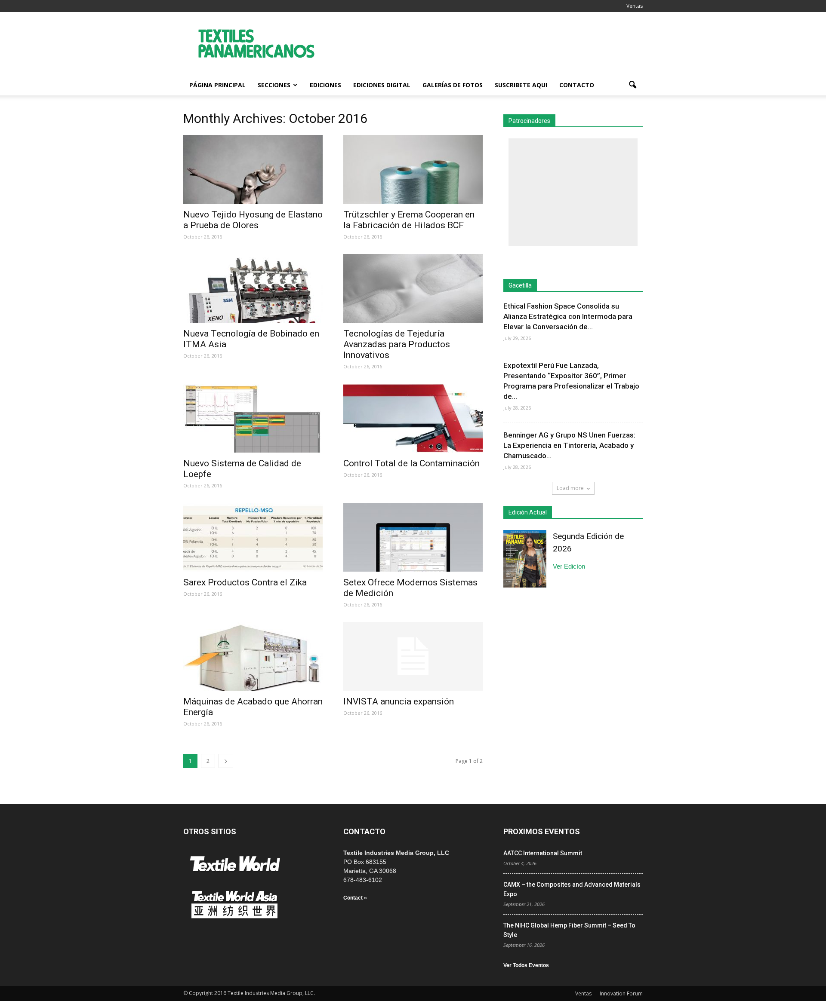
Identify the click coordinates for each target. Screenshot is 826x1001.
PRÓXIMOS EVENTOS (541, 831)
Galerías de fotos (452, 85)
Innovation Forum (621, 993)
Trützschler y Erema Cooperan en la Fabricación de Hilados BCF (409, 219)
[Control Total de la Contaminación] (413, 418)
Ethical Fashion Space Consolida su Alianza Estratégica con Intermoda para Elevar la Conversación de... (567, 316)
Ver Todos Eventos (526, 965)
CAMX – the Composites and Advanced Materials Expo (572, 889)
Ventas (634, 5)
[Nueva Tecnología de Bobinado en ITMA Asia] (253, 288)
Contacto (576, 85)
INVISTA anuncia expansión (398, 701)
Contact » (355, 898)
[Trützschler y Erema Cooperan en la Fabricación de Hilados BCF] (413, 169)
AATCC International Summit (542, 853)
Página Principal (217, 85)
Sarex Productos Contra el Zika (245, 582)
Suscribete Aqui (521, 85)
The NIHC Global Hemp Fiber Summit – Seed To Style (569, 930)
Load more (570, 488)
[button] (632, 85)
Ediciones (325, 85)
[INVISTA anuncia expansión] (413, 656)
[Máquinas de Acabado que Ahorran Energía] (253, 656)
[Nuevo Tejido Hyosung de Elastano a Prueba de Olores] (253, 169)
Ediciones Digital (381, 85)
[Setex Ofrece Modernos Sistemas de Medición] (413, 537)
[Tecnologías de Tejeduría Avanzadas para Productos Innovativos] (413, 288)
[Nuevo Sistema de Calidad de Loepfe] (253, 418)
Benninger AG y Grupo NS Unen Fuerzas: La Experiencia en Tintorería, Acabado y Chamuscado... (569, 445)
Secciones (274, 85)
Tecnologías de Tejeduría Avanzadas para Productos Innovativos (396, 344)
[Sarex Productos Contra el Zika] (253, 537)
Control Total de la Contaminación (411, 463)
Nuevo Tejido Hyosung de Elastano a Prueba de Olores (253, 219)
